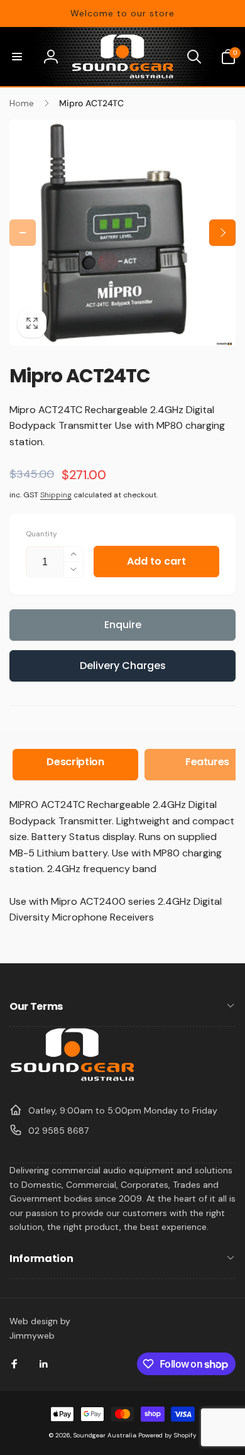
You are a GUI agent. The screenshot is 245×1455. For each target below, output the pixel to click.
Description (75, 762)
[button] (17, 56)
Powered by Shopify (167, 1435)
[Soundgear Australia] (72, 1079)
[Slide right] (222, 232)
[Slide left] (22, 232)
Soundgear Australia (105, 1435)
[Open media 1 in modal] (122, 232)
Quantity (41, 534)
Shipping (56, 495)
